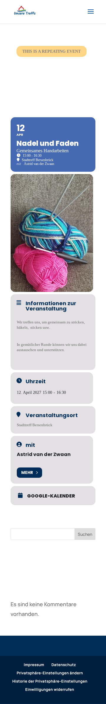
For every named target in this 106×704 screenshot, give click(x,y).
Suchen (85, 534)
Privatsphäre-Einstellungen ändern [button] (50, 672)
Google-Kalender (51, 496)
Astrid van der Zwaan (44, 454)
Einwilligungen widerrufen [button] (49, 689)
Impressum (34, 664)
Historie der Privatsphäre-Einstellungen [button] (49, 681)
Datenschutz (64, 664)
